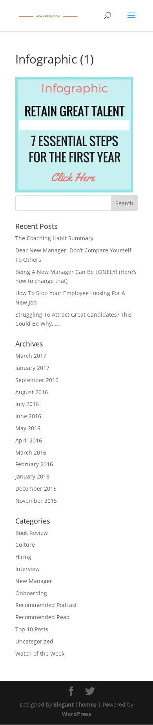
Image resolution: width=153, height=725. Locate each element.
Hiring (23, 556)
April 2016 (28, 440)
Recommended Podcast (46, 605)
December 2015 (35, 488)
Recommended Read (42, 617)
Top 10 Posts (31, 629)
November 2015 (36, 500)
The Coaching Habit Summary (54, 238)
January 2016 (32, 476)
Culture (25, 544)
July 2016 (27, 404)
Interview (27, 569)
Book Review (31, 532)
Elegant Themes (75, 704)
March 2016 (30, 452)
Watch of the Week (39, 653)
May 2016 (27, 428)
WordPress (76, 714)
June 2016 (28, 416)
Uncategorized (34, 641)
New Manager (33, 581)
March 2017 (30, 355)
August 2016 (31, 392)
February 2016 (34, 464)
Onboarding (31, 593)
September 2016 (36, 380)
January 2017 (32, 368)
